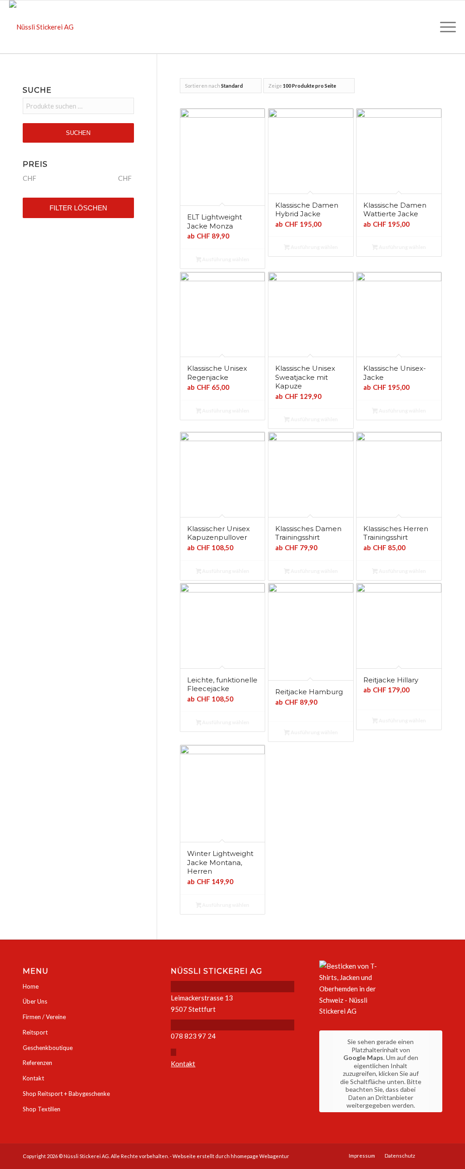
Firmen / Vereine (44, 1016)
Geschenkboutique (48, 1047)
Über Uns (35, 1001)
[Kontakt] (173, 1052)
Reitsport (35, 1032)
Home (31, 986)
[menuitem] (445, 26)
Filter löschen (78, 208)
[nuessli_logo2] (41, 26)
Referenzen (37, 1062)
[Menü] (445, 26)
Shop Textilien (41, 1109)
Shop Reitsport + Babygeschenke (66, 1093)
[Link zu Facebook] (435, 1155)
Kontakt (33, 1078)
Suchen (78, 132)
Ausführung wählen (225, 259)
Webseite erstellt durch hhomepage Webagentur (231, 1156)
